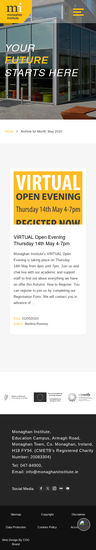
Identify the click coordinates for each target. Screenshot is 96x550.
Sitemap (16, 514)
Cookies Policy (47, 527)
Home (9, 131)
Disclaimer (78, 514)
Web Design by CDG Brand (16, 542)
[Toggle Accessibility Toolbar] (84, 524)
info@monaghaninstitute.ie (52, 472)
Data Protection (16, 527)
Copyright (47, 514)
